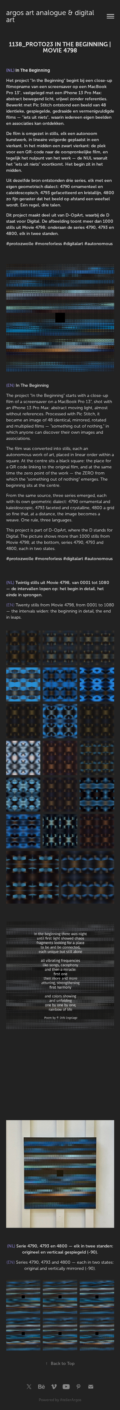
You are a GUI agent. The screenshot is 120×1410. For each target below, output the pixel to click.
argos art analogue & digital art (51, 16)
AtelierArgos (70, 1400)
